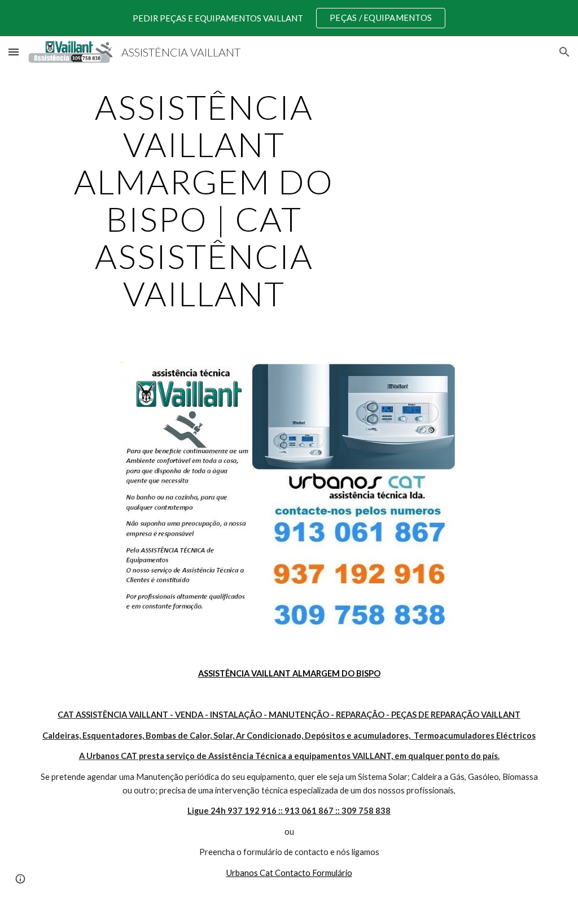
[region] (289, 18)
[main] (204, 200)
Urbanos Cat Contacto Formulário (289, 873)
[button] (13, 51)
